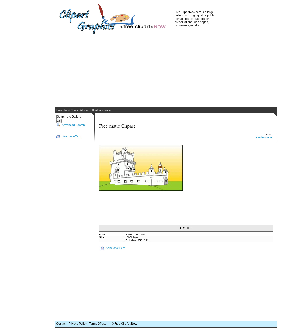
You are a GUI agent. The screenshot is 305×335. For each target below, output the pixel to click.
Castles (96, 110)
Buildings (84, 110)
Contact (61, 323)
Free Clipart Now (66, 110)
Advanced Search (73, 125)
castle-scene (264, 137)
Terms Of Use (98, 323)
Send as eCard (71, 136)
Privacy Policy (78, 323)
